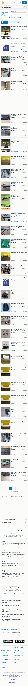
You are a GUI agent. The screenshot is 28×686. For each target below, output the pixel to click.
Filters (5, 22)
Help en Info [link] (17, 650)
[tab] (3, 14)
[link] (3, 2)
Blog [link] (2, 647)
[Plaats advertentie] (24, 2)
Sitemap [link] (3, 667)
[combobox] (12, 7)
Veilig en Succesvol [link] (6, 650)
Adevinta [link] (16, 662)
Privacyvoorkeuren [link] (18, 655)
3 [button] (17, 488)
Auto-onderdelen (13, 22)
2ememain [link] (16, 665)
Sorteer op (13, 11)
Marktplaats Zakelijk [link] (19, 647)
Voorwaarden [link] (4, 653)
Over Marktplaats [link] (5, 659)
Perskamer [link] (4, 662)
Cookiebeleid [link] (4, 655)
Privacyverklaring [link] (18, 653)
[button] (17, 2)
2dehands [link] (3, 665)
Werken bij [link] (16, 659)
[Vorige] (7, 488)
